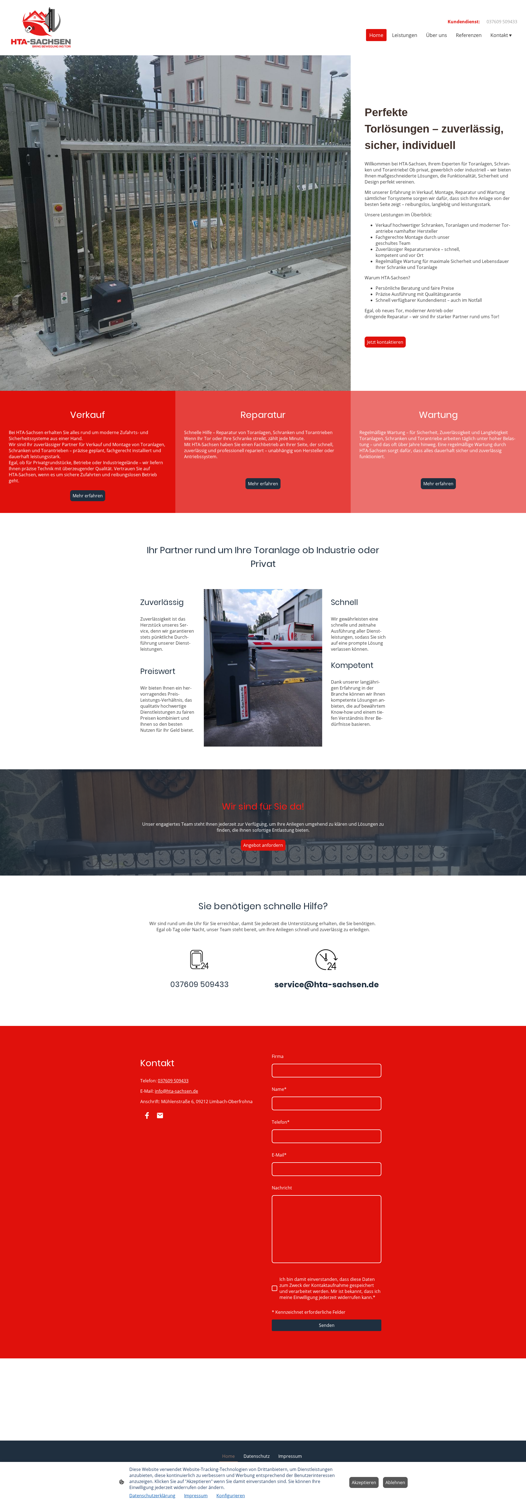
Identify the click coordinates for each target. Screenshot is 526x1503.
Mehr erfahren (88, 496)
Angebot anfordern (263, 845)
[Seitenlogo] (41, 27)
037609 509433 (173, 1081)
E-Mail (279, 1155)
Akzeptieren (364, 1482)
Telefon (281, 1122)
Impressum (196, 1496)
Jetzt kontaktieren (385, 342)
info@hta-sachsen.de (176, 1091)
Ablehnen (395, 1482)
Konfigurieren (230, 1496)
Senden (327, 1325)
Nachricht (282, 1188)
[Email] (160, 1115)
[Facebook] (147, 1115)
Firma (278, 1056)
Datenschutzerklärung (152, 1496)
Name (279, 1089)
